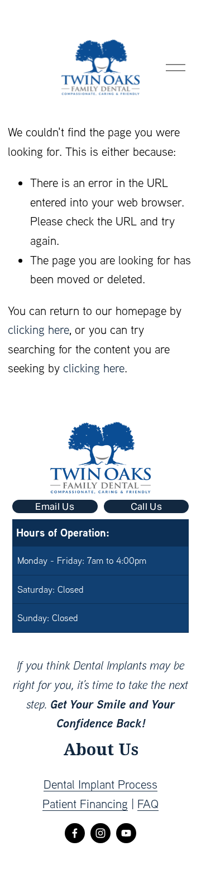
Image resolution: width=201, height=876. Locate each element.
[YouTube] (126, 833)
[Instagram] (100, 833)
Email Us (54, 506)
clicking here (38, 329)
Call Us (146, 506)
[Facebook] (75, 833)
